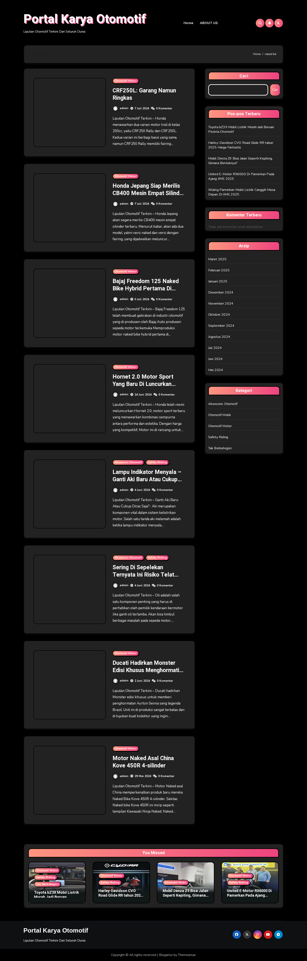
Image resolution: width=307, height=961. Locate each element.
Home (189, 23)
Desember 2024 (220, 292)
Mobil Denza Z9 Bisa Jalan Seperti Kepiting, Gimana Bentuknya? (185, 895)
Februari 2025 (219, 270)
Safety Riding (157, 462)
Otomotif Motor (126, 81)
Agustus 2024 (219, 336)
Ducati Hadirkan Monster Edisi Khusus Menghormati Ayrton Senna (146, 670)
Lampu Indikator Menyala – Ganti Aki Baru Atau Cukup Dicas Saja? (147, 479)
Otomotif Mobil (219, 415)
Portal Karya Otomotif (84, 19)
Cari (244, 76)
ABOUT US (209, 23)
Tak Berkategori (220, 448)
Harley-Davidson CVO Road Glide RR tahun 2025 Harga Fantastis (240, 145)
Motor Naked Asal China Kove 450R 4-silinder (143, 762)
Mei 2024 (215, 370)
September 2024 (221, 325)
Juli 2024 (215, 348)
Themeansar (187, 955)
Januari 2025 (217, 281)
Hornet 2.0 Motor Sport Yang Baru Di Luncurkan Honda (143, 384)
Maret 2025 (217, 259)
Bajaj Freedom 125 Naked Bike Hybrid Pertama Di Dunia (146, 288)
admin (124, 108)
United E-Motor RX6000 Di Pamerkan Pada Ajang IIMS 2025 (249, 895)
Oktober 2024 (219, 314)
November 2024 (220, 303)
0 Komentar (164, 108)
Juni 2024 (215, 359)
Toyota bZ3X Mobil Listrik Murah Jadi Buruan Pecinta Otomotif (56, 897)
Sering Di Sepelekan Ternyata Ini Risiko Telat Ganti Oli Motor (143, 574)
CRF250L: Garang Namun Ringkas (144, 94)
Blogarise (166, 955)
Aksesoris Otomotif (128, 462)
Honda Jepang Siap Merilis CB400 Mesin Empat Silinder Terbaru (149, 193)
